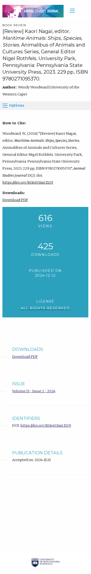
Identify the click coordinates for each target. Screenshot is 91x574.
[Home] (32, 11)
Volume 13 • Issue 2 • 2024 (33, 391)
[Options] (5, 106)
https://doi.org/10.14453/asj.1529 (27, 182)
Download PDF (15, 200)
